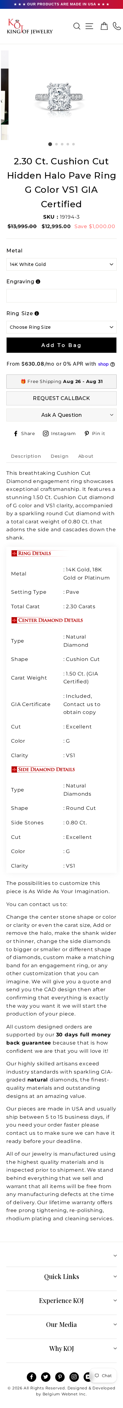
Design (60, 456)
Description (26, 456)
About (86, 456)
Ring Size (19, 313)
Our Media (61, 1324)
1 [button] (50, 144)
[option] (61, 95)
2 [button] (56, 144)
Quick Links (61, 1276)
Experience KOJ (61, 1300)
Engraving (20, 282)
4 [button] (68, 144)
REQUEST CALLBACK (61, 398)
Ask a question (61, 415)
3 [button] (62, 144)
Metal (14, 251)
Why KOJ (61, 1348)
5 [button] (73, 144)
